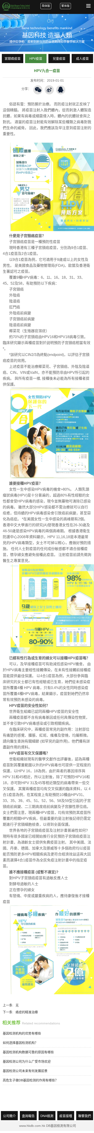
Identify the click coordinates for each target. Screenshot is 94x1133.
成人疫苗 (82, 58)
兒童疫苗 (59, 58)
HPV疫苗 (35, 58)
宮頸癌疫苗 (13, 58)
